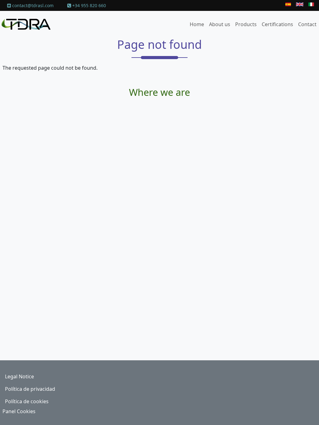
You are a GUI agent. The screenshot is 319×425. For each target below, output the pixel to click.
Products (246, 24)
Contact (307, 24)
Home (197, 24)
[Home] (28, 24)
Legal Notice (19, 376)
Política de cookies (27, 401)
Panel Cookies (19, 411)
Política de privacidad (30, 388)
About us (219, 24)
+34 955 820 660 (88, 5)
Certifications (277, 24)
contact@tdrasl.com (32, 5)
